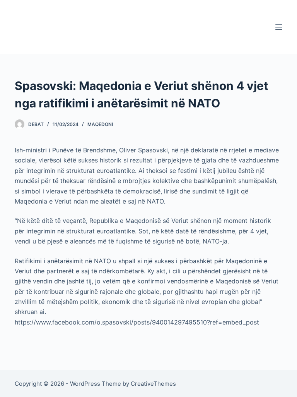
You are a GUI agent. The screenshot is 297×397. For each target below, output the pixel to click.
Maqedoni (100, 124)
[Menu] (278, 27)
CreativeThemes (153, 383)
